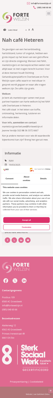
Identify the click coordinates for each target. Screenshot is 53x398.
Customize (26, 227)
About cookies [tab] (26, 178)
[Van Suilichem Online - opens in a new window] (40, 169)
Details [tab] (43, 178)
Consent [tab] (9, 178)
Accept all (26, 220)
